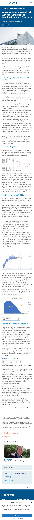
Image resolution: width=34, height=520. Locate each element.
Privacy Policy (20, 518)
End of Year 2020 (8, 480)
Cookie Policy (13, 518)
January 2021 (7, 478)
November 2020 (8, 482)
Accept (17, 515)
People (3, 499)
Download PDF (7, 437)
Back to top (28, 488)
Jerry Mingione (27, 408)
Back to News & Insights (10, 433)
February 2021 (7, 476)
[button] (31, 502)
